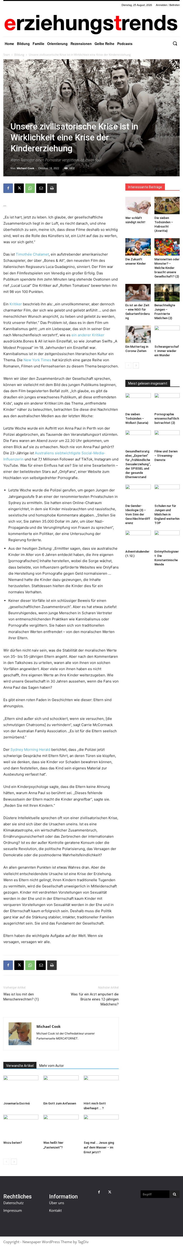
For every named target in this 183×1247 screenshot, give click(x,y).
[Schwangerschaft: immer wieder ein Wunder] (167, 334)
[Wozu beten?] (20, 1127)
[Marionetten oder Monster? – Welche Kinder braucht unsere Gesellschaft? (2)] (167, 247)
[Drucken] (52, 188)
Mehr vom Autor (51, 1066)
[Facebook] (8, 188)
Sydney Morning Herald (30, 749)
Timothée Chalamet (32, 254)
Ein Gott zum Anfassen (59, 1103)
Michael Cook (25, 168)
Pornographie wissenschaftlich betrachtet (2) (166, 418)
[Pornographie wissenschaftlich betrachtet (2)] (167, 402)
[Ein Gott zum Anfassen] (60, 1087)
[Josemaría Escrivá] (20, 1087)
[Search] (174, 1194)
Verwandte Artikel (20, 1066)
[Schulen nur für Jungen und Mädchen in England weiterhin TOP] (167, 493)
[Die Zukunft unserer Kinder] (138, 247)
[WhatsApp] (30, 188)
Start (6, 55)
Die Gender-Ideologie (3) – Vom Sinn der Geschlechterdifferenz (137, 514)
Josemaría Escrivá (16, 1103)
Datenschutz (13, 1202)
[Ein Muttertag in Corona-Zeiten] (138, 334)
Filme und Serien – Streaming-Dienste (166, 456)
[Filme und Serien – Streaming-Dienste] (167, 439)
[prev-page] (6, 1162)
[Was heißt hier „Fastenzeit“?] (60, 1127)
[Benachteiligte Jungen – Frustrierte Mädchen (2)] (167, 292)
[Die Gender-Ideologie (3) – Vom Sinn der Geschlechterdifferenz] (138, 493)
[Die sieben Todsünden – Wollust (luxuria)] (138, 402)
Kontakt (55, 1210)
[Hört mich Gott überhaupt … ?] (101, 1087)
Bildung (19, 55)
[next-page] (14, 1162)
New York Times (37, 360)
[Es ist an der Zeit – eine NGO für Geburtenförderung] (138, 292)
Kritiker (16, 304)
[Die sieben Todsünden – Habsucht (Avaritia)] (167, 205)
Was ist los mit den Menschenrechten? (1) (21, 996)
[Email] (41, 188)
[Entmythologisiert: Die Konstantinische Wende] (167, 539)
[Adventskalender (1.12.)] (138, 539)
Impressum (12, 1210)
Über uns (56, 1202)
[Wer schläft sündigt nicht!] (138, 205)
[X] (19, 188)
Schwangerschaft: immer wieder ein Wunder (166, 351)
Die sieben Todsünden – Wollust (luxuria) (136, 418)
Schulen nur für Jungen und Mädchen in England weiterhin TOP (166, 514)
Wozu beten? (12, 1142)
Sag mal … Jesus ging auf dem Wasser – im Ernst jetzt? (99, 1147)
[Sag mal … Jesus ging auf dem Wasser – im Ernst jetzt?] (101, 1127)
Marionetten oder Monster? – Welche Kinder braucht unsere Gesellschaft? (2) (166, 267)
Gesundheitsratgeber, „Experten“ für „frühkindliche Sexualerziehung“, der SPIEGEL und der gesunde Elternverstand (138, 464)
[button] (175, 43)
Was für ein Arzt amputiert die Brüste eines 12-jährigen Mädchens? (95, 999)
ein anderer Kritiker (87, 335)
